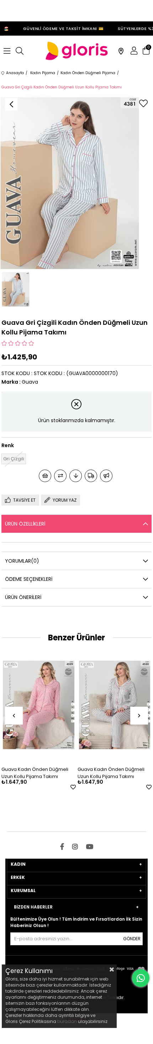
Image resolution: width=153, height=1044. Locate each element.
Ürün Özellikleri (25, 523)
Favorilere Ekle (73, 787)
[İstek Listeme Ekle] (45, 476)
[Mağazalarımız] (121, 51)
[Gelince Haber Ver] (106, 476)
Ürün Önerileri (23, 597)
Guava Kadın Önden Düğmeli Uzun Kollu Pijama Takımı (34, 773)
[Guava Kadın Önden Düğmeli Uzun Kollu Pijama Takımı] (38, 705)
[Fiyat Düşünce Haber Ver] (75, 476)
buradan (67, 1021)
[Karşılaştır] (60, 476)
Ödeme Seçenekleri (28, 579)
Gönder (132, 939)
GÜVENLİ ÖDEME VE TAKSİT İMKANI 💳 (60, 28)
